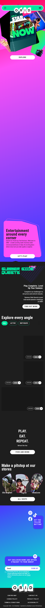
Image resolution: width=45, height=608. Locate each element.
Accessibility (33, 602)
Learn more (8, 382)
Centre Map (12, 595)
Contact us (33, 595)
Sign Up (34, 568)
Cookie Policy (12, 599)
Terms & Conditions (12, 602)
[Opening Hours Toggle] (5, 8)
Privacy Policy (33, 599)
